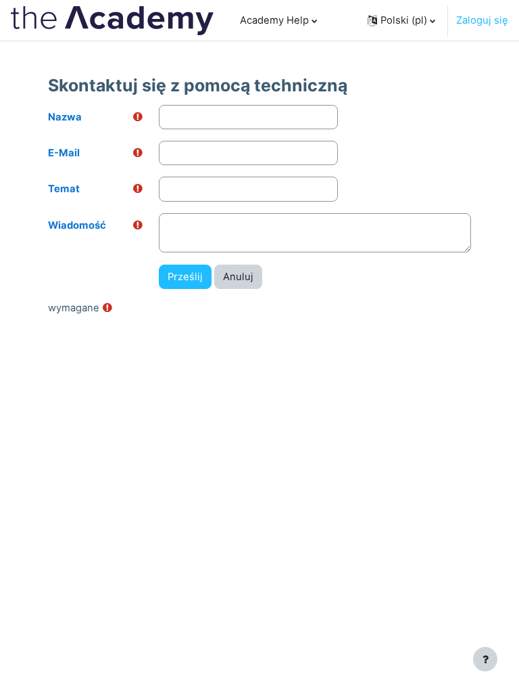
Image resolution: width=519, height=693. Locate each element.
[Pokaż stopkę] (485, 659)
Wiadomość (77, 225)
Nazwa (65, 117)
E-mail (64, 153)
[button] (401, 20)
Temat (64, 189)
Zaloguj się (482, 20)
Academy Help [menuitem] (274, 20)
